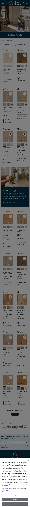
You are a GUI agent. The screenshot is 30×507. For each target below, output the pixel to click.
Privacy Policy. (5, 490)
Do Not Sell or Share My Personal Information (15, 495)
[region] (15, 482)
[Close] (28, 460)
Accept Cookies (15, 504)
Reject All (15, 499)
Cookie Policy (5, 491)
